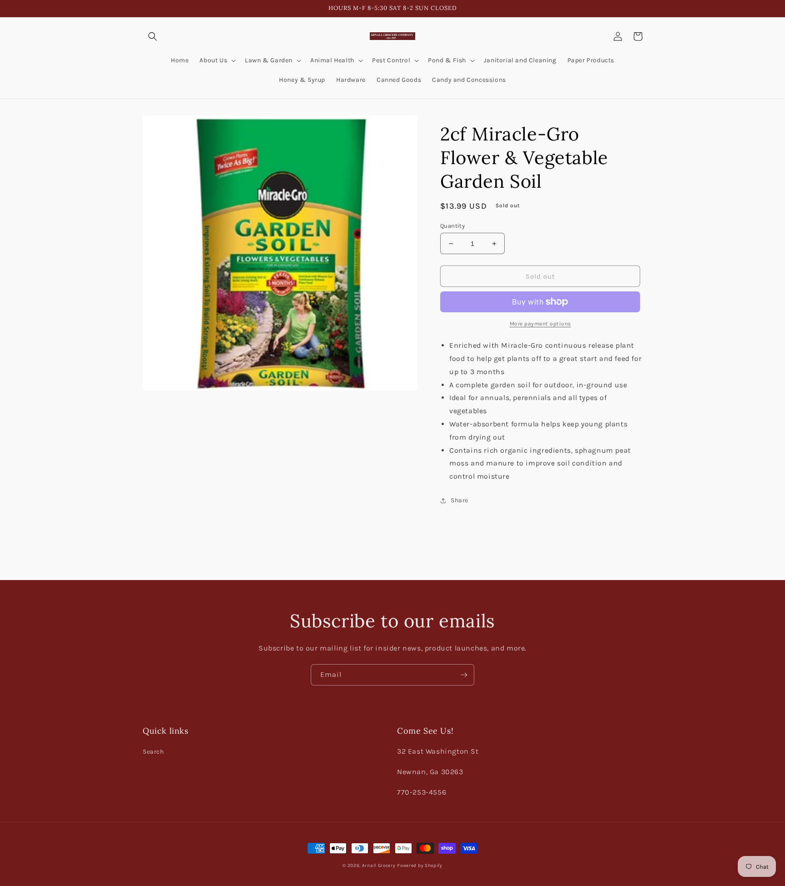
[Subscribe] (464, 675)
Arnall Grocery (379, 865)
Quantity (452, 225)
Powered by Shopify (419, 865)
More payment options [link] (540, 323)
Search (153, 752)
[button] (153, 36)
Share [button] (459, 500)
